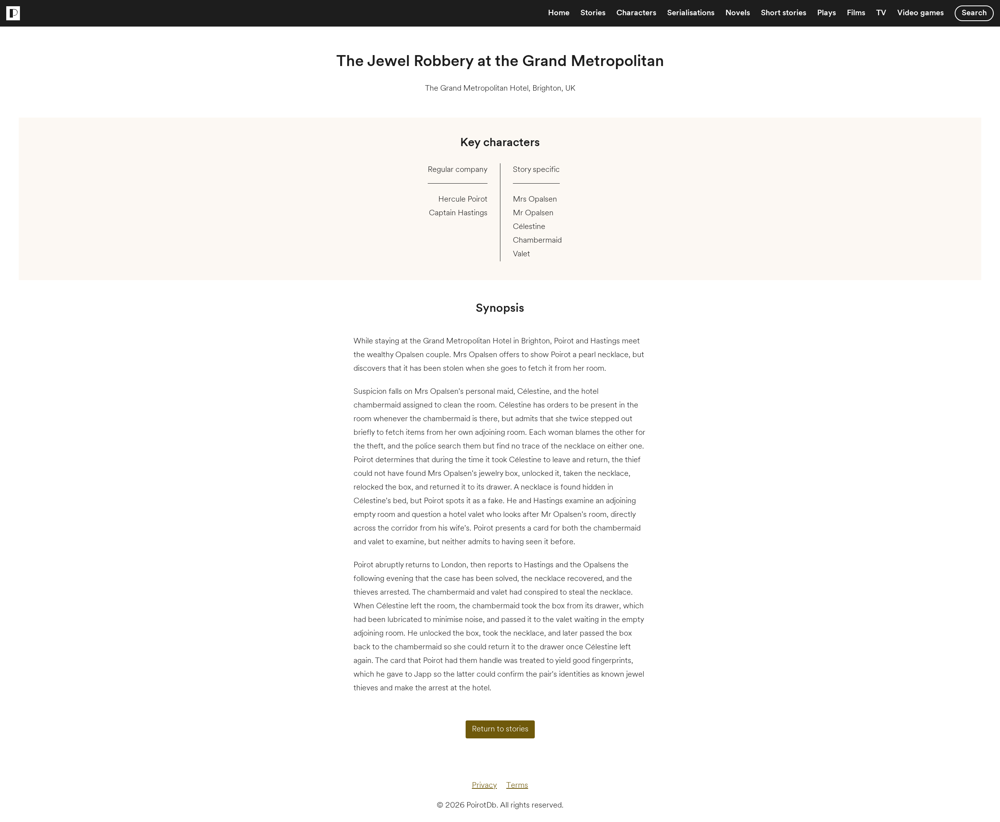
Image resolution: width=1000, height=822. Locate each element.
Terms (517, 786)
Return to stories (500, 729)
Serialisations (690, 13)
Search (974, 13)
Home (559, 13)
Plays (826, 13)
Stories (592, 13)
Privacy (484, 786)
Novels (737, 13)
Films (856, 13)
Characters (636, 13)
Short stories (783, 13)
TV (881, 13)
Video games (920, 13)
